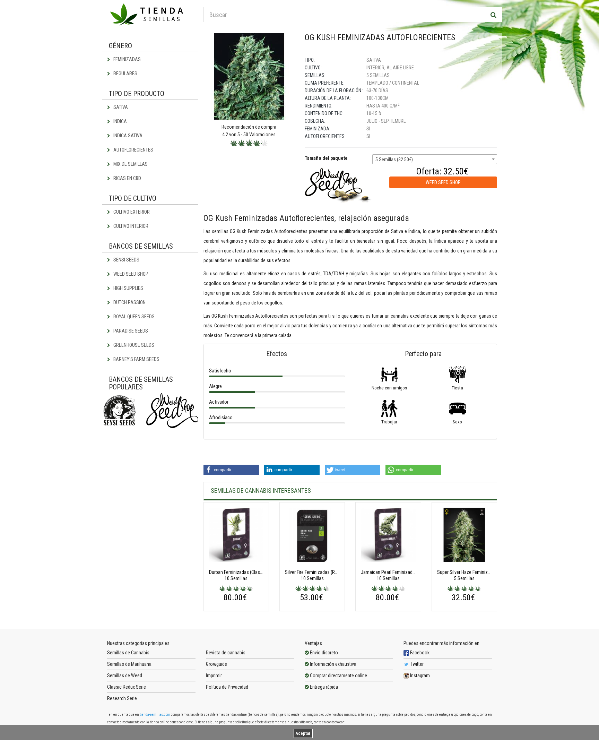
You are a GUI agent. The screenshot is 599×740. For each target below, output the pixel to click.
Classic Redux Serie (126, 687)
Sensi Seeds (125, 260)
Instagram (419, 675)
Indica (119, 121)
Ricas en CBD (126, 178)
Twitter (416, 664)
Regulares (124, 73)
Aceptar (303, 733)
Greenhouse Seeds (133, 345)
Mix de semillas (130, 164)
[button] (231, 470)
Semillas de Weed (124, 675)
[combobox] (434, 159)
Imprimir (214, 675)
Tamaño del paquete (326, 158)
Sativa (120, 107)
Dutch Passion (129, 302)
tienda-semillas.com (155, 714)
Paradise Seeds (130, 331)
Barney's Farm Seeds (135, 359)
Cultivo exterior (131, 212)
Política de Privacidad (227, 687)
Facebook (419, 652)
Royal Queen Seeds (133, 316)
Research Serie (122, 698)
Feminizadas (126, 59)
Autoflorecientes (132, 150)
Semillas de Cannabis (128, 652)
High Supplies (127, 288)
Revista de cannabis (225, 652)
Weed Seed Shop (130, 274)
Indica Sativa (127, 135)
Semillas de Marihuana (129, 664)
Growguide (216, 664)
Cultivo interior (130, 226)
